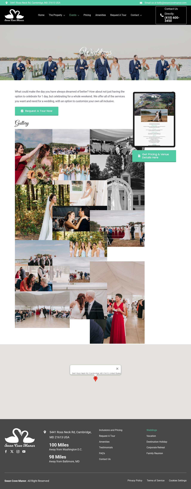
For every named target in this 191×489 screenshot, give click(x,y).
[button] (95, 379)
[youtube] (23, 451)
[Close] (117, 368)
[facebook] (5, 451)
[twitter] (11, 451)
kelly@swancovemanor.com (172, 2)
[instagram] (17, 451)
